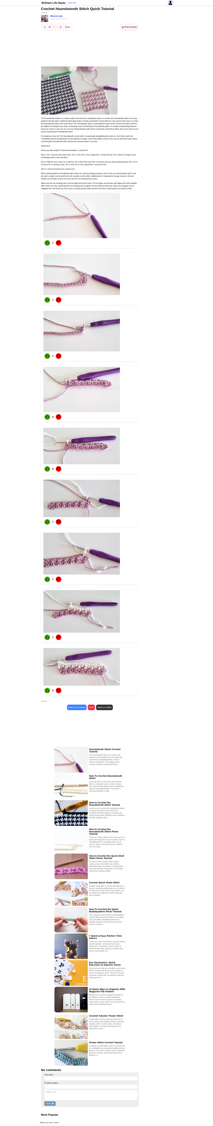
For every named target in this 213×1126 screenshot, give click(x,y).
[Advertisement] (90, 48)
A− (45, 27)
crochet (44, 701)
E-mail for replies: (51, 1083)
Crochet (44, 13)
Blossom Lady (56, 16)
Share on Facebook (77, 707)
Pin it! (91, 707)
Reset (67, 27)
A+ (61, 27)
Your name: (48, 1075)
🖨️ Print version (129, 27)
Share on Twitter (104, 707)
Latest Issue (72, 3)
